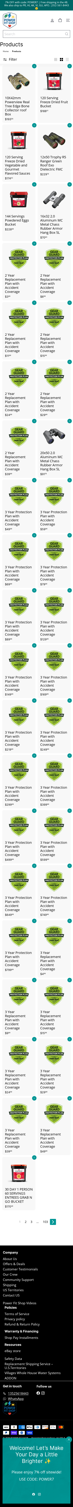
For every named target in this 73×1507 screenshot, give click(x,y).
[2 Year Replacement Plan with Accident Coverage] (19, 271)
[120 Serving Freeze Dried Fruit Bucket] (54, 90)
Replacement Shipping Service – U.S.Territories (29, 1366)
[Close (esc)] (69, 1439)
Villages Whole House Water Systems (33, 1373)
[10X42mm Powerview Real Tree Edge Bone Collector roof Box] (19, 94)
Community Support (18, 1280)
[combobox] (36, 34)
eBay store (13, 1351)
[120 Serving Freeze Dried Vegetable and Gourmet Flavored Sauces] (19, 153)
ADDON (10, 1378)
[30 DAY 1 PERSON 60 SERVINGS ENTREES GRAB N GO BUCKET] (19, 1183)
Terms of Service (17, 1314)
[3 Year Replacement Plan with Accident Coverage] (54, 949)
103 (45, 1222)
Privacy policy (15, 1319)
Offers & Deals (14, 1264)
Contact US (11, 1295)
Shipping (9, 1285)
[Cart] (60, 20)
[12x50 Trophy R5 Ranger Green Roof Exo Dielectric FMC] (54, 151)
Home (6, 51)
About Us (10, 1259)
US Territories (13, 1290)
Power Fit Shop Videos (19, 1303)
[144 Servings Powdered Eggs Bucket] (19, 208)
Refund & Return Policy (22, 1324)
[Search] (66, 34)
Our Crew (10, 1274)
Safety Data (13, 1358)
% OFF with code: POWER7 (22, 2)
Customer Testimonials (20, 1269)
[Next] (53, 1222)
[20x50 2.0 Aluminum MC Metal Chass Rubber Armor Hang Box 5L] (54, 449)
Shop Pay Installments (21, 1337)
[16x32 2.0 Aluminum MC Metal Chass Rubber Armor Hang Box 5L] (54, 212)
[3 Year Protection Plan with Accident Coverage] (19, 506)
